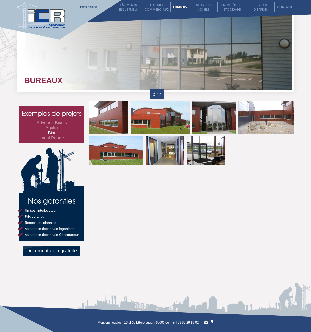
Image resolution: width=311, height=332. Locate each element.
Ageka (51, 127)
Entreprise (89, 7)
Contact (284, 6)
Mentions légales (109, 322)
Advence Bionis (52, 122)
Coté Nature (156, 2)
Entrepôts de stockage (232, 7)
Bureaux (43, 80)
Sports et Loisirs (204, 7)
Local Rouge (185, 3)
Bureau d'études (261, 7)
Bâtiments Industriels (128, 7)
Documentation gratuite (51, 250)
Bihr (52, 132)
